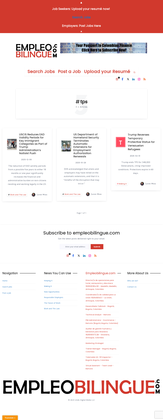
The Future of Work (52, 303)
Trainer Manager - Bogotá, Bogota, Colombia (101, 350)
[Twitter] (128, 79)
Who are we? (132, 281)
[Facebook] (122, 79)
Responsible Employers (53, 297)
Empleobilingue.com (101, 273)
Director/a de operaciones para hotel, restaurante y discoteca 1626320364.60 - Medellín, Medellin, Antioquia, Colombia (101, 285)
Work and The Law (18, 195)
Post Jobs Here (90, 26)
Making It (123, 184)
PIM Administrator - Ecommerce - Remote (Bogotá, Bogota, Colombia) (102, 321)
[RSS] (144, 79)
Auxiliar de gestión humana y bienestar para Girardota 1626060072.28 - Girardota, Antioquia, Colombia (98, 333)
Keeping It (48, 280)
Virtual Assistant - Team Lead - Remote (100, 367)
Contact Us (132, 287)
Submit (97, 246)
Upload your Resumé (107, 71)
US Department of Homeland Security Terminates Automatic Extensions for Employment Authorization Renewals (86, 145)
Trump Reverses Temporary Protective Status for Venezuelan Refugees (141, 142)
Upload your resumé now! (91, 9)
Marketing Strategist (95, 343)
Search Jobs (41, 71)
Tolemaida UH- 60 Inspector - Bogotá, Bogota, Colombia (99, 358)
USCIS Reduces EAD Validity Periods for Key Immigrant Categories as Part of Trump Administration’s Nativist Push (33, 144)
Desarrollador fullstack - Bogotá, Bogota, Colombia (100, 307)
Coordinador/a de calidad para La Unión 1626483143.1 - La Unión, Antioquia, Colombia (101, 297)
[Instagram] (139, 79)
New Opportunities (52, 292)
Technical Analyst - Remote (98, 314)
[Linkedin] (133, 79)
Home (4, 281)
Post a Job (69, 71)
